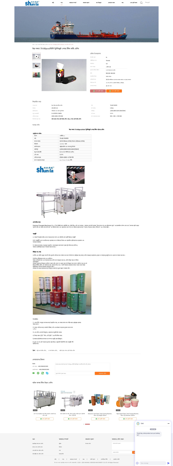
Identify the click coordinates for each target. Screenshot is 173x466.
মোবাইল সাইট (116, 459)
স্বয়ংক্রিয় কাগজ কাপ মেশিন (37, 443)
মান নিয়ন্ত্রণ (98, 2)
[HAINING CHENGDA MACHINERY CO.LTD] (32, 3)
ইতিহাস (60, 447)
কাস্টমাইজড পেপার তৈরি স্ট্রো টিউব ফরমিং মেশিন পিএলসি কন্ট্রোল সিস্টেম (45, 414)
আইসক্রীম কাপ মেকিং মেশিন (37, 453)
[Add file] (137, 463)
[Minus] (168, 423)
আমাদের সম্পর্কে (72, 2)
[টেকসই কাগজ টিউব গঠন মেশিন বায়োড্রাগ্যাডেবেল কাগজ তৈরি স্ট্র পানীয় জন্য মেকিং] (72, 399)
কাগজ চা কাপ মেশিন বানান (37, 447)
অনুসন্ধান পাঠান (102, 373)
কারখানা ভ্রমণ (86, 2)
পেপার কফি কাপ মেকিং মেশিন (37, 450)
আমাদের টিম (61, 453)
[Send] (168, 463)
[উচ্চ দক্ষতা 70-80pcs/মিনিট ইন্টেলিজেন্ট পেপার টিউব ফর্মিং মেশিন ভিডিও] (64, 84)
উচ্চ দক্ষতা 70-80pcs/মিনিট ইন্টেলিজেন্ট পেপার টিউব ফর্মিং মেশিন (60, 44)
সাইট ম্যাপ (92, 459)
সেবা (60, 450)
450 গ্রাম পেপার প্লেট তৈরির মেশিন (67, 350)
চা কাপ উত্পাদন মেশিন (52, 350)
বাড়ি (53, 2)
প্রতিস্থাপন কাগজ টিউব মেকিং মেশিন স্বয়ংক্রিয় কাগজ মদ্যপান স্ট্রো (128, 414)
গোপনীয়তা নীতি (104, 459)
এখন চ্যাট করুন (133, 2)
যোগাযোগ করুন (111, 2)
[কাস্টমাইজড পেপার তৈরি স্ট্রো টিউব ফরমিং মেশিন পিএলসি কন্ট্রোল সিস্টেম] (44, 399)
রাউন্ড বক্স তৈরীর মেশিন (41, 350)
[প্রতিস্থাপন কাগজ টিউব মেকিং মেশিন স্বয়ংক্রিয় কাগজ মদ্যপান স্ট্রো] (127, 399)
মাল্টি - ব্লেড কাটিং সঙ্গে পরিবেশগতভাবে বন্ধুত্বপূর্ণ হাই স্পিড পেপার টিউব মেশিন (100, 414)
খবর (122, 2)
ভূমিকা (60, 443)
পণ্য (62, 2)
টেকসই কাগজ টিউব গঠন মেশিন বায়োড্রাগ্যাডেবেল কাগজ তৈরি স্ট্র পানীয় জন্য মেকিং (72, 414)
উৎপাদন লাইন (88, 443)
